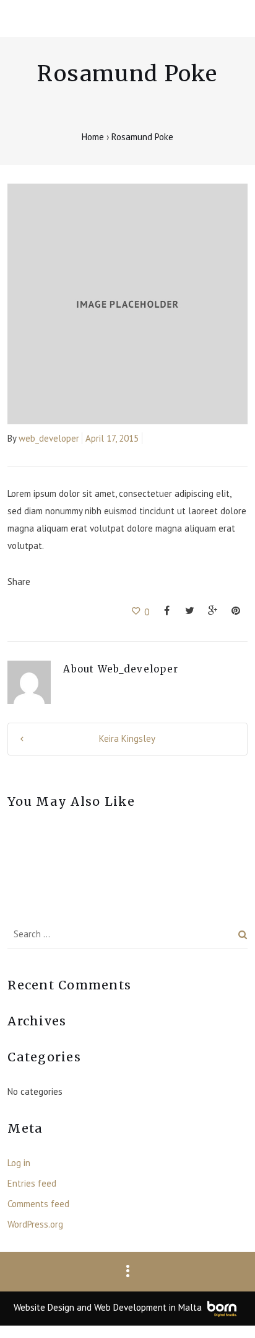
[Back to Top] (227, 1310)
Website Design (44, 1307)
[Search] (243, 934)
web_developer (49, 438)
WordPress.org (35, 1224)
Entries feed (31, 1183)
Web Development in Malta (148, 1307)
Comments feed (38, 1204)
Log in (18, 1163)
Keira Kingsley (127, 738)
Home (94, 137)
